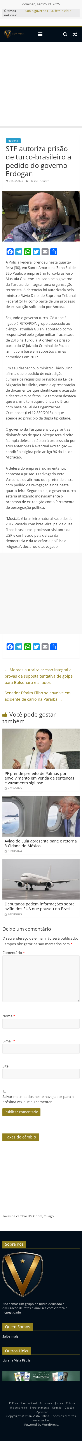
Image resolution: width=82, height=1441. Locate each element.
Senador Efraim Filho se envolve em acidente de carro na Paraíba (38, 696)
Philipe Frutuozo (39, 181)
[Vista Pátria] (13, 34)
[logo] (22, 1254)
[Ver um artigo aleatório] (75, 34)
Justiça (59, 1403)
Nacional (13, 140)
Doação (69, 1407)
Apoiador (42, 1412)
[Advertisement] (41, 85)
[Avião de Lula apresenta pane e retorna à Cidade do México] (41, 799)
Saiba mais (10, 1336)
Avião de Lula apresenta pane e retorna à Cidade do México (41, 843)
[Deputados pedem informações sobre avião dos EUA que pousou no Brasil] (41, 861)
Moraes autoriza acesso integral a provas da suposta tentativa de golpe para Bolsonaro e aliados (39, 676)
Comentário (13, 952)
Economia (46, 1403)
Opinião (56, 1407)
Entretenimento (39, 1407)
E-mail (8, 1041)
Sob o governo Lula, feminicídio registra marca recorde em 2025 (48, 13)
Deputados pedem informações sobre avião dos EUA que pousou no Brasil (40, 906)
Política (13, 1403)
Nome (8, 1016)
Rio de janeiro (18, 1407)
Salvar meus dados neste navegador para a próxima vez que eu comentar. (38, 1099)
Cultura (70, 1403)
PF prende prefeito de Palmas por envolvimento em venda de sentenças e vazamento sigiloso (39, 778)
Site (5, 1066)
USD (31, 1216)
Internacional (29, 1403)
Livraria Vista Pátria (16, 1360)
